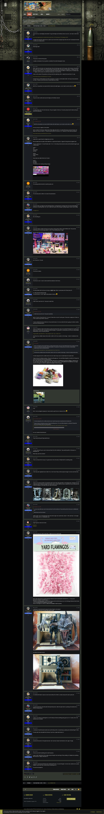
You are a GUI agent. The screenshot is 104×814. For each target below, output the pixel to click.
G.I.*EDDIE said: (37, 121)
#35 (78, 705)
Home (72, 789)
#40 (78, 762)
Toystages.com (36, 210)
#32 (78, 532)
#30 (78, 504)
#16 (78, 269)
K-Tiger (28, 99)
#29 (78, 481)
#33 (78, 607)
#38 (78, 739)
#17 (78, 279)
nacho (25, 22)
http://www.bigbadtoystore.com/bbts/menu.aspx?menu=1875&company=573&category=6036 (50, 37)
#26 (78, 448)
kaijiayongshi (59, 802)
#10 (78, 182)
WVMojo (28, 185)
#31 (78, 521)
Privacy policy (63, 789)
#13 (78, 215)
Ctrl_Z (28, 60)
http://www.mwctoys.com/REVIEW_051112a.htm (42, 76)
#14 (78, 227)
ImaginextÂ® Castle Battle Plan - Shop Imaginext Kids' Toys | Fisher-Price (47, 333)
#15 (78, 258)
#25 (78, 436)
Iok (28, 330)
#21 (78, 327)
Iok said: (35, 343)
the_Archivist (28, 140)
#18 (78, 288)
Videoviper (28, 207)
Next (32, 29)
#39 (78, 751)
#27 (78, 458)
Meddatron (28, 282)
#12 (78, 204)
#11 (78, 192)
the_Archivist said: (37, 418)
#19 (78, 299)
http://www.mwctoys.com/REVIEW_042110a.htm (42, 133)
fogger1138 (28, 524)
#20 (78, 309)
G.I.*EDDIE (28, 48)
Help (69, 789)
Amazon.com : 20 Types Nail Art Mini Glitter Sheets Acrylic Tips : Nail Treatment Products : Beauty (50, 425)
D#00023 (35, 526)
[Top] (75, 789)
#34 (78, 693)
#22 (78, 341)
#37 (78, 728)
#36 (78, 716)
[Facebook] (77, 809)
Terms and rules (56, 789)
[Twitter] (79, 809)
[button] (39, 14)
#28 (78, 470)
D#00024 (35, 525)
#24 (78, 416)
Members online (29, 795)
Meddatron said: (37, 311)
